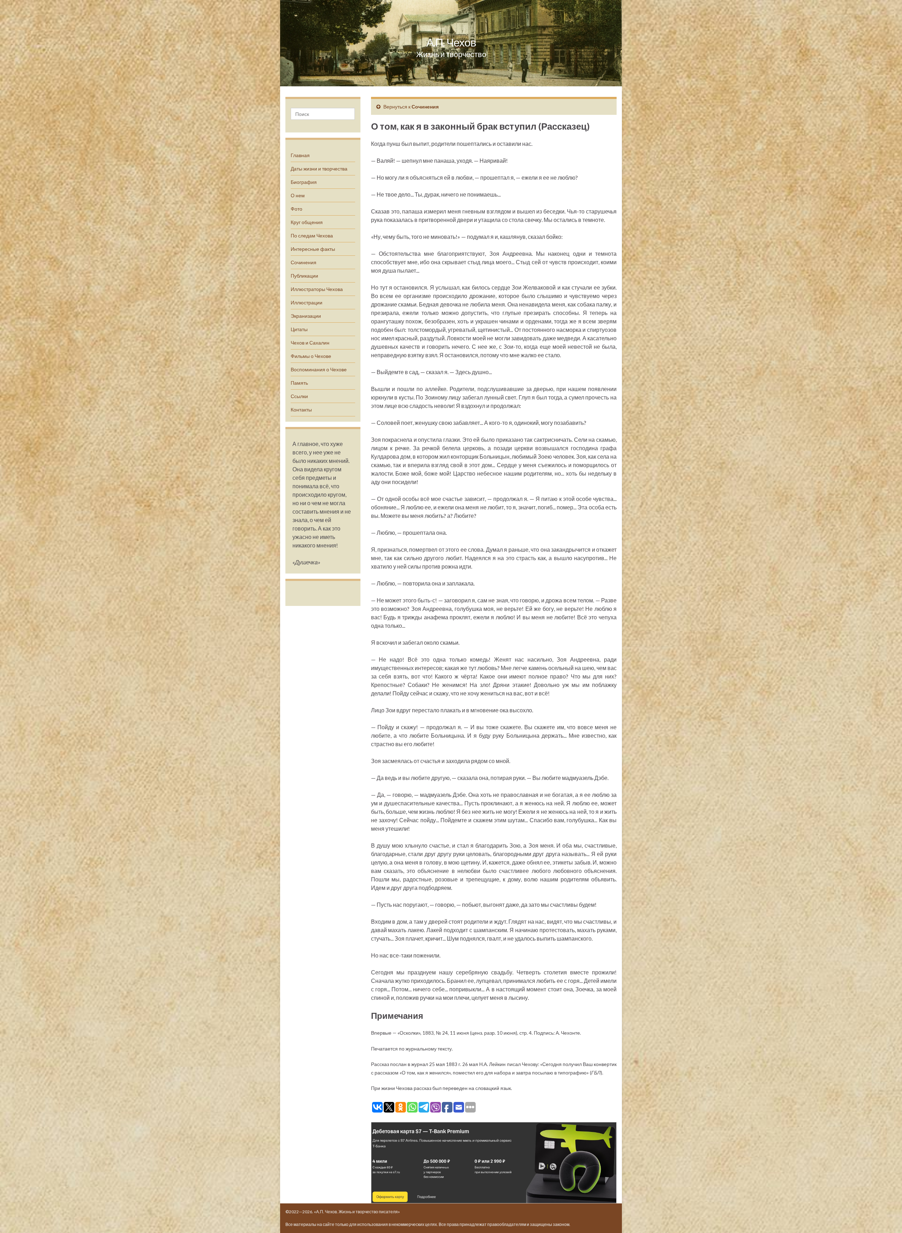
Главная (300, 155)
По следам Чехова (312, 235)
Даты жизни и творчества (319, 169)
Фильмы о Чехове (311, 356)
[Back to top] (886, 1217)
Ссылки (299, 396)
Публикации (304, 276)
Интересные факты (313, 249)
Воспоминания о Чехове (319, 369)
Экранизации (306, 316)
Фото (296, 209)
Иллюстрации (306, 302)
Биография (304, 182)
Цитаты (299, 329)
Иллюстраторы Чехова (317, 289)
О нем (298, 195)
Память (299, 383)
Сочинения (303, 262)
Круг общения (307, 222)
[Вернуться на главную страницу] (451, 43)
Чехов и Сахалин (310, 343)
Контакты (301, 410)
